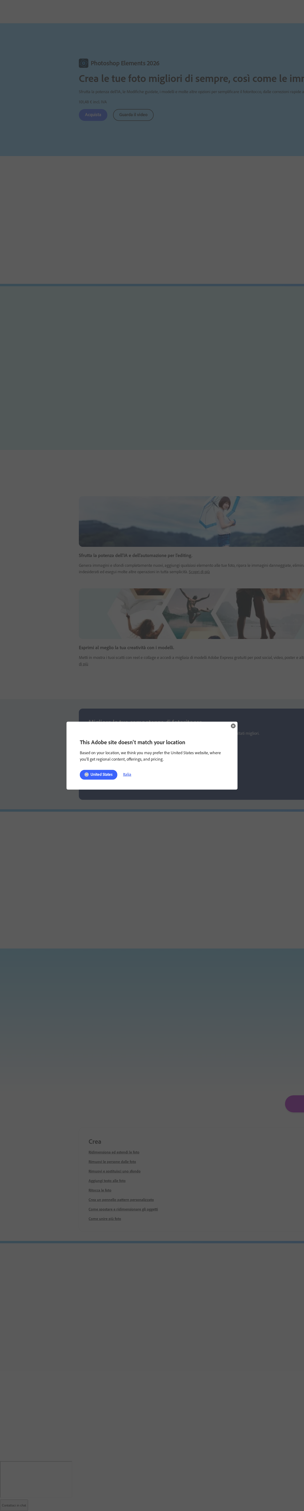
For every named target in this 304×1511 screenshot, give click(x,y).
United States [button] (101, 774)
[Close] (233, 726)
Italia (127, 774)
